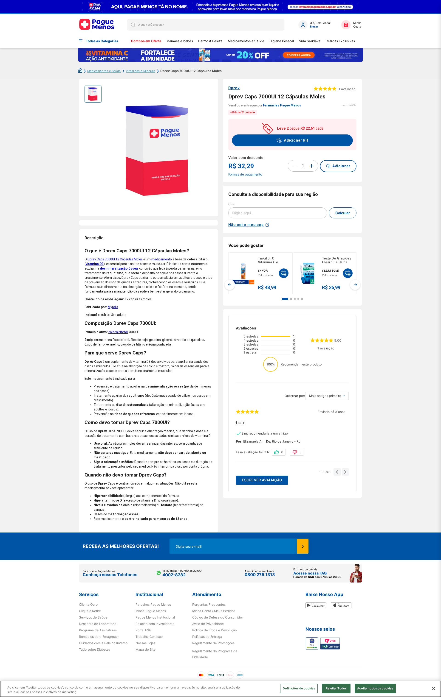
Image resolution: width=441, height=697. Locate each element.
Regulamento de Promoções (213, 643)
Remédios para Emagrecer (99, 636)
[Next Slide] (355, 284)
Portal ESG (143, 630)
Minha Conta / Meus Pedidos (213, 611)
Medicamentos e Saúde (246, 41)
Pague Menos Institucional (155, 617)
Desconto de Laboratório (97, 624)
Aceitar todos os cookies (375, 688)
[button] (285, 299)
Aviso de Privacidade (208, 624)
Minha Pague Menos (151, 611)
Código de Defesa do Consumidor (217, 617)
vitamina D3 (95, 264)
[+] (311, 166)
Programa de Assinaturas (98, 630)
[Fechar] (434, 688)
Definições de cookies (299, 688)
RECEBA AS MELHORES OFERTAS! (121, 546)
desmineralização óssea (119, 268)
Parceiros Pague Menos (153, 604)
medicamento (161, 259)
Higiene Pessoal (281, 41)
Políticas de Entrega (207, 636)
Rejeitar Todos (336, 688)
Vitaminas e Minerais (140, 71)
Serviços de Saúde (93, 617)
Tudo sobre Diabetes (94, 649)
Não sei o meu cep (246, 225)
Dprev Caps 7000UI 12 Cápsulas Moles (115, 259)
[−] (294, 166)
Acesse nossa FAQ (310, 573)
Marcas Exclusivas (341, 41)
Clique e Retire (90, 611)
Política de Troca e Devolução (214, 630)
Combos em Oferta (146, 41)
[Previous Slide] (229, 284)
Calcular (342, 213)
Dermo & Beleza (210, 41)
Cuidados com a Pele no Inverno (103, 643)
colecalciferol (118, 332)
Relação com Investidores (155, 624)
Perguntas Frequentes (209, 604)
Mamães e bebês (180, 41)
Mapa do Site (145, 649)
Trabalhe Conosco (149, 636)
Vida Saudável (310, 41)
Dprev (234, 88)
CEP (231, 204)
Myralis (113, 307)
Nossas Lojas (145, 643)
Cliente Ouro (88, 604)
